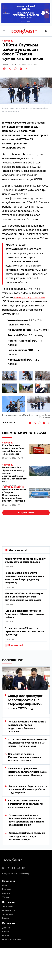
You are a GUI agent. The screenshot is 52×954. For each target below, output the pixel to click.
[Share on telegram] (20, 69)
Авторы (6, 893)
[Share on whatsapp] (15, 69)
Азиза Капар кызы (9, 65)
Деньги (6, 928)
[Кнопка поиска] (46, 31)
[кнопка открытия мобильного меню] (4, 31)
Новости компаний (11, 939)
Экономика (7, 914)
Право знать (8, 910)
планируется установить (29, 297)
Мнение (6, 935)
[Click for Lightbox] (9, 376)
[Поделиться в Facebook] (4, 69)
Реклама (6, 889)
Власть (5, 931)
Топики (5, 897)
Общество (19, 487)
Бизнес (5, 918)
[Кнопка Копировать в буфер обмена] (25, 69)
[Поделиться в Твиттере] (9, 69)
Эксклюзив (7, 906)
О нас (5, 885)
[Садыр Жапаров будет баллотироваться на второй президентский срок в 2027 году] (26, 678)
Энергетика (8, 41)
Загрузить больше (26, 512)
